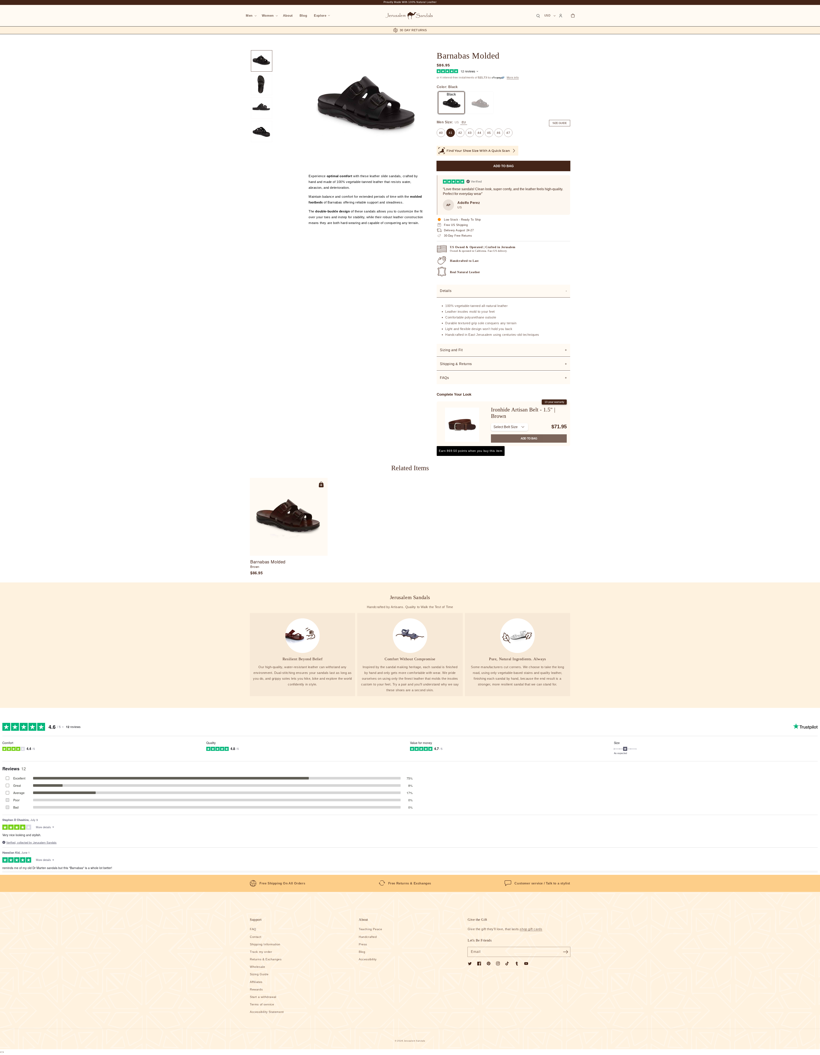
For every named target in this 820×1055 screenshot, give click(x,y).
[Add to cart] (321, 484)
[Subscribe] (565, 951)
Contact (255, 937)
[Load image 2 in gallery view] (261, 84)
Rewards (256, 989)
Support (255, 919)
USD (547, 15)
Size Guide (559, 123)
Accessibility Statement (267, 1012)
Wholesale (257, 966)
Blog (362, 951)
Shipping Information (265, 944)
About (363, 919)
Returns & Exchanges (265, 959)
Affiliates (256, 982)
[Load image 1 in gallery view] (261, 61)
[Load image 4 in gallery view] (261, 131)
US (457, 122)
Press (363, 944)
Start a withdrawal (263, 997)
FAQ (253, 929)
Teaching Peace (370, 929)
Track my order (261, 951)
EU (464, 122)
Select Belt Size (505, 427)
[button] (250, 15)
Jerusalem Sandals (414, 1041)
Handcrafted (368, 937)
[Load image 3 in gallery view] (261, 108)
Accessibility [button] (368, 959)
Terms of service (262, 1004)
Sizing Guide (259, 974)
